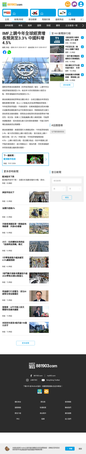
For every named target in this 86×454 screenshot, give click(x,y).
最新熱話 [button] (59, 19)
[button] (68, 4)
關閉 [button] (80, 449)
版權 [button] (43, 419)
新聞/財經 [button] (18, 19)
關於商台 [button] (18, 402)
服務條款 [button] (18, 407)
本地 (66, 43)
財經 (5, 163)
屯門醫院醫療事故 (58, 132)
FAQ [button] (17, 419)
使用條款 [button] (68, 402)
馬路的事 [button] (46, 19)
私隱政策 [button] (43, 407)
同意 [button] (70, 449)
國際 (66, 52)
